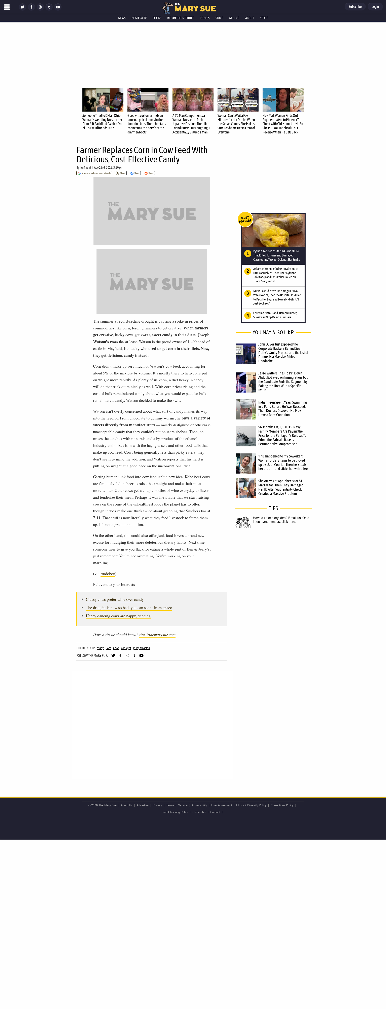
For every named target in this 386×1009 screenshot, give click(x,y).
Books (157, 18)
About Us (126, 805)
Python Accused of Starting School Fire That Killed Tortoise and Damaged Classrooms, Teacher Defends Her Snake (276, 255)
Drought (126, 648)
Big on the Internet (180, 18)
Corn (108, 648)
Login (375, 6)
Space (219, 18)
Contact (215, 812)
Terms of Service (177, 805)
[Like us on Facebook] (31, 9)
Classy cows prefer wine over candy (115, 599)
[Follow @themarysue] (22, 9)
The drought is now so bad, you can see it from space (129, 607)
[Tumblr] (49, 9)
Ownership (199, 812)
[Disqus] (152, 724)
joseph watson (141, 648)
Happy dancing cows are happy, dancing (118, 615)
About (249, 18)
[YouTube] (58, 9)
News (121, 18)
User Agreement (221, 805)
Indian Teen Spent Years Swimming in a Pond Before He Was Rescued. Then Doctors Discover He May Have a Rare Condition (282, 408)
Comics (204, 18)
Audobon (108, 573)
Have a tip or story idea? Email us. (277, 518)
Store (264, 18)
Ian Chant (85, 167)
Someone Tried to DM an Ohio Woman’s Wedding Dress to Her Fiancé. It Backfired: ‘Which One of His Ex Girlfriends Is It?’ (102, 121)
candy (100, 648)
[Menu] (7, 7)
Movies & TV (139, 18)
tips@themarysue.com (157, 634)
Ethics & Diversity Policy (251, 805)
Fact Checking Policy (175, 812)
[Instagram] (40, 9)
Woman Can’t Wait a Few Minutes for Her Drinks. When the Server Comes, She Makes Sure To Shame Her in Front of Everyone (236, 123)
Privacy (157, 805)
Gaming (234, 18)
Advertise (143, 805)
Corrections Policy (282, 805)
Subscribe (355, 6)
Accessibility (199, 805)
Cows (116, 648)
